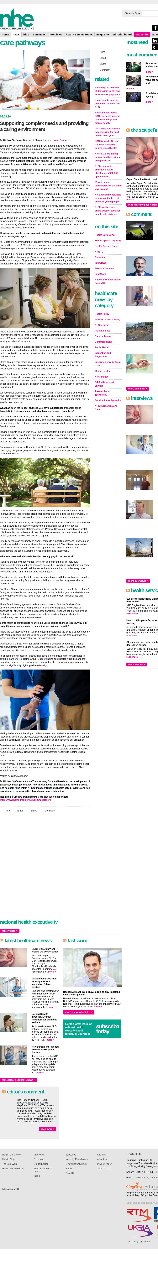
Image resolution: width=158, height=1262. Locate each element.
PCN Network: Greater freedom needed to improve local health (107, 144)
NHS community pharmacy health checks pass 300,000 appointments (106, 171)
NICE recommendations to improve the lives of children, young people (108, 198)
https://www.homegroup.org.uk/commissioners (25, 800)
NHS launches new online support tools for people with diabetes (107, 211)
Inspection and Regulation (103, 355)
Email (20, 810)
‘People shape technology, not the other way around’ (108, 185)
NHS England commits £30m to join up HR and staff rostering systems (108, 91)
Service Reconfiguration (108, 400)
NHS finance (101, 376)
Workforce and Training (107, 319)
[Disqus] (45, 866)
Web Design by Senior (138, 1241)
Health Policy (102, 314)
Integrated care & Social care (108, 364)
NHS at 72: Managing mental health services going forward (107, 157)
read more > (47, 1129)
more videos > (10, 931)
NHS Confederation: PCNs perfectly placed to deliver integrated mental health (107, 117)
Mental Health (102, 371)
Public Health (102, 347)
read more (132, 613)
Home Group (59, 140)
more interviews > (138, 581)
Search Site (132, 13)
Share (34, 810)
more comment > (137, 388)
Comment (50, 810)
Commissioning (103, 342)
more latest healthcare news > (18, 1080)
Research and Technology (102, 393)
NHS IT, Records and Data (106, 408)
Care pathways (103, 336)
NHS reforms (102, 325)
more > (52, 971)
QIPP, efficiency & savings (104, 384)
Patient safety (102, 330)
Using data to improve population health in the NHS (107, 103)
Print (7, 810)
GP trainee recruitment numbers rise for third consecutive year (107, 132)
